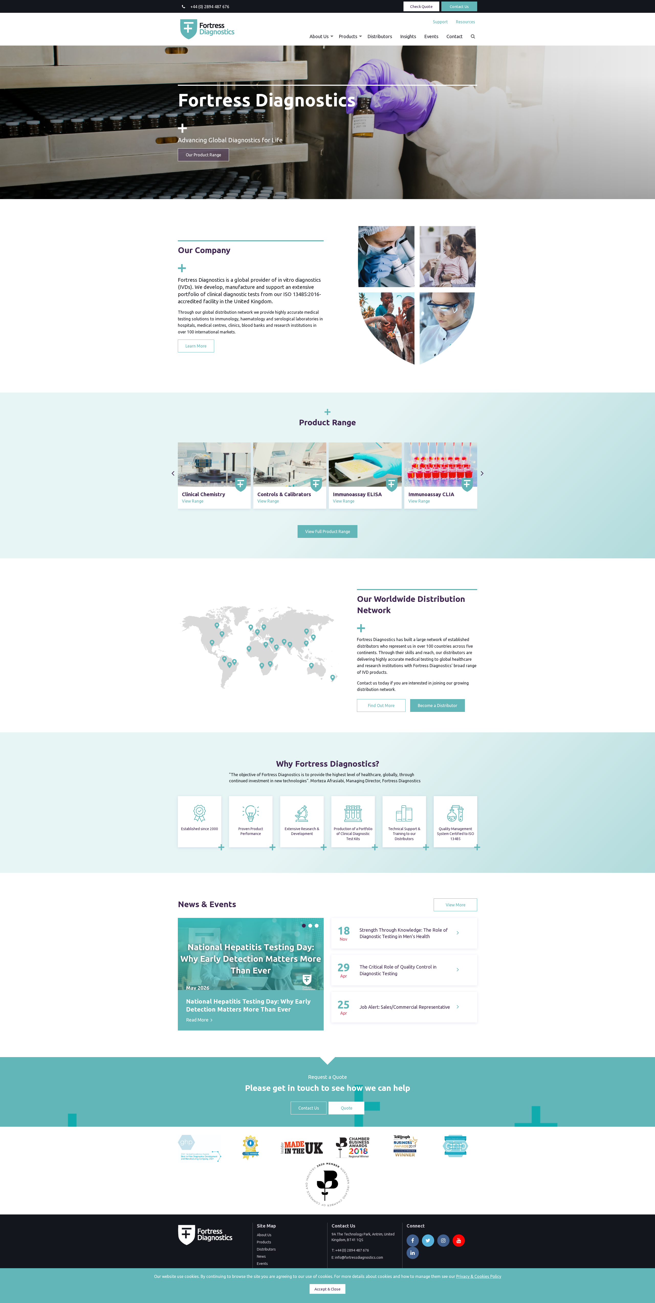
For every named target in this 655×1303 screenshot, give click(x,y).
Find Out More (381, 705)
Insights (408, 36)
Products (348, 36)
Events (431, 36)
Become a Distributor (437, 705)
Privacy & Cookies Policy (478, 1276)
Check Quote (421, 6)
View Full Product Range (327, 531)
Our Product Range (203, 155)
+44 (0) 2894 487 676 (352, 1250)
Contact (454, 36)
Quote (346, 1108)
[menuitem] (440, 22)
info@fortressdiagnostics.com (359, 1257)
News (261, 1256)
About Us (319, 36)
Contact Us (459, 6)
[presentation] (172, 473)
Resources (465, 21)
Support (440, 21)
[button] (304, 926)
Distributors (379, 36)
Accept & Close (327, 1289)
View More (455, 905)
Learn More (195, 346)
